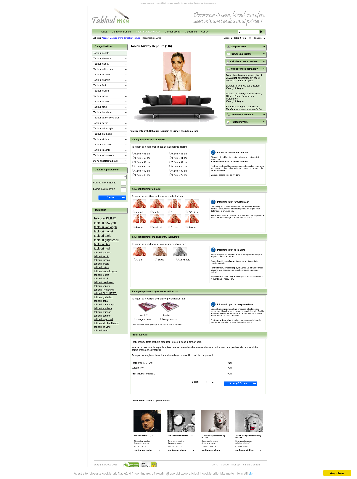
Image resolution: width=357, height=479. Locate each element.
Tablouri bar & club (102, 134)
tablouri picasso (102, 252)
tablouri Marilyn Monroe (106, 323)
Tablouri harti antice (103, 144)
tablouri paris (102, 235)
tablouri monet (103, 231)
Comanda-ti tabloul (121, 31)
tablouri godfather (103, 297)
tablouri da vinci (102, 326)
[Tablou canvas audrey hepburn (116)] (177, 90)
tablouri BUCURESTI (105, 293)
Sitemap (235, 464)
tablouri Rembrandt (104, 289)
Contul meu (191, 31)
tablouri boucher (102, 315)
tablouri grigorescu (106, 240)
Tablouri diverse (101, 101)
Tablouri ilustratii (101, 150)
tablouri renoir (101, 256)
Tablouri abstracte (102, 58)
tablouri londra (101, 274)
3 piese (174, 212)
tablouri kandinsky (104, 282)
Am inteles (337, 473)
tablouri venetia (102, 286)
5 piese (174, 227)
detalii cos (258, 38)
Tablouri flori (99, 85)
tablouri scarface (103, 308)
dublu (156, 212)
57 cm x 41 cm (179, 158)
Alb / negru (184, 259)
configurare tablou (143, 450)
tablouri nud (102, 248)
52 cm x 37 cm (179, 162)
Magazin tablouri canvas (148, 31)
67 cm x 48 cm (142, 175)
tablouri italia (101, 300)
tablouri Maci (101, 278)
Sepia (161, 259)
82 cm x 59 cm (142, 162)
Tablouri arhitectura (103, 69)
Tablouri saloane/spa (104, 155)
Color (140, 259)
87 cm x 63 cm (142, 158)
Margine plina (144, 319)
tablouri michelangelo (105, 271)
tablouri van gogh (105, 227)
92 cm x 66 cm (142, 153)
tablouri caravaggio (104, 304)
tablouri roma (101, 330)
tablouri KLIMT (105, 218)
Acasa (104, 31)
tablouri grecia (101, 263)
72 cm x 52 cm (142, 171)
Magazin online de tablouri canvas (125, 38)
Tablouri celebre (101, 74)
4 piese (139, 227)
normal (139, 212)
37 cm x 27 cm (179, 175)
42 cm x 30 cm (179, 171)
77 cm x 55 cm (142, 166)
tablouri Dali (102, 244)
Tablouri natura (101, 64)
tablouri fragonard (103, 319)
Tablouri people (101, 53)
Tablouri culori (100, 96)
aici (251, 473)
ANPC (215, 464)
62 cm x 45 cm (179, 153)
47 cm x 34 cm (179, 166)
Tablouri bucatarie (102, 112)
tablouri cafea (101, 267)
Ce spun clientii (173, 31)
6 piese (192, 227)
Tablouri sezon (100, 123)
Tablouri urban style (103, 128)
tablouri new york (105, 222)
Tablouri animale (101, 80)
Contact (205, 31)
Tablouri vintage (101, 139)
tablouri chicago (102, 312)
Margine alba (170, 319)
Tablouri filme (100, 107)
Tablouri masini (101, 90)
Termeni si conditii (251, 464)
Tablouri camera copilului (106, 117)
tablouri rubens (102, 260)
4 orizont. (158, 227)
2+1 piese (194, 212)
